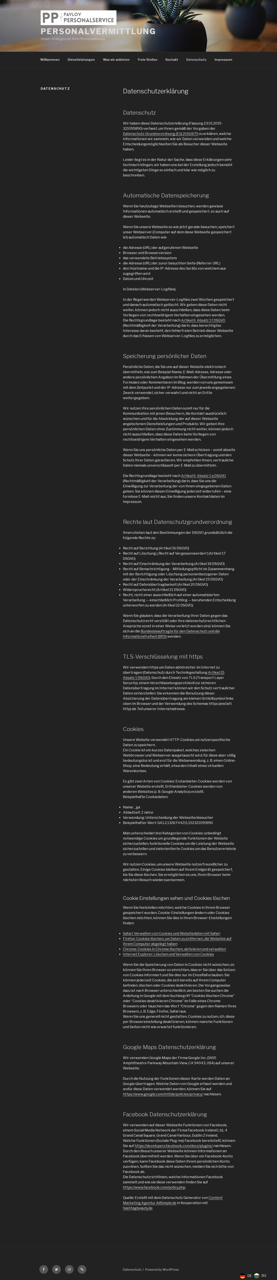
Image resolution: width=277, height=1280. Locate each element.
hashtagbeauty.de (138, 1208)
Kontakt (172, 59)
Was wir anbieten (116, 59)
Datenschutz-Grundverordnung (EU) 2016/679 (160, 134)
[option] (260, 1275)
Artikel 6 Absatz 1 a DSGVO (203, 476)
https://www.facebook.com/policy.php (154, 1187)
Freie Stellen (147, 59)
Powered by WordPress (162, 1269)
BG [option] (263, 1276)
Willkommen (50, 59)
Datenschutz (196, 59)
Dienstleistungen (81, 59)
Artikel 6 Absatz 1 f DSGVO (203, 320)
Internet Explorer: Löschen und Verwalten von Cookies (168, 954)
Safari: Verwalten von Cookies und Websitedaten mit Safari (171, 933)
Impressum (223, 59)
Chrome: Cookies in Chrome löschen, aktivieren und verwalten (174, 949)
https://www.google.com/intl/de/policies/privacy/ (163, 1094)
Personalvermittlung (98, 31)
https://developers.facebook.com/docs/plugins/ (174, 1146)
